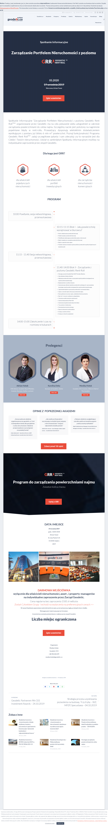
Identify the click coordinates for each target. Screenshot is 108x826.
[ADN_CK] (24, 567)
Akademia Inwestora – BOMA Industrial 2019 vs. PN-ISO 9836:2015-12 (27, 742)
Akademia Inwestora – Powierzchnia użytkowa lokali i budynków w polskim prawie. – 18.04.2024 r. (89, 723)
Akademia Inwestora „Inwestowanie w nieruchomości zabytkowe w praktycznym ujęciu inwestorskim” (58, 724)
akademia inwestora (52, 677)
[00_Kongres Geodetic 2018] (54, 567)
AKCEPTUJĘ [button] (60, 823)
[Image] (22, 368)
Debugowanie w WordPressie (9, 8)
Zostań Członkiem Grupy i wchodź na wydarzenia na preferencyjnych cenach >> (54, 604)
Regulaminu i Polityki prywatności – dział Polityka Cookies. (92, 820)
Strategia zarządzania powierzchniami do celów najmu (89, 742)
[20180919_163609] (84, 567)
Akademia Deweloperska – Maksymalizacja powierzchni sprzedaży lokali (58, 743)
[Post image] (13, 722)
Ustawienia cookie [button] (50, 823)
